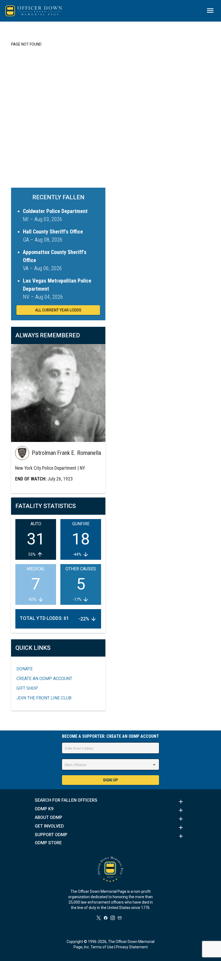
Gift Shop (27, 688)
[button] (110, 801)
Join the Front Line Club (43, 698)
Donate (24, 668)
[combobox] (110, 765)
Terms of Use (102, 947)
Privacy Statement (132, 947)
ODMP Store (48, 843)
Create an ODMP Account (44, 678)
